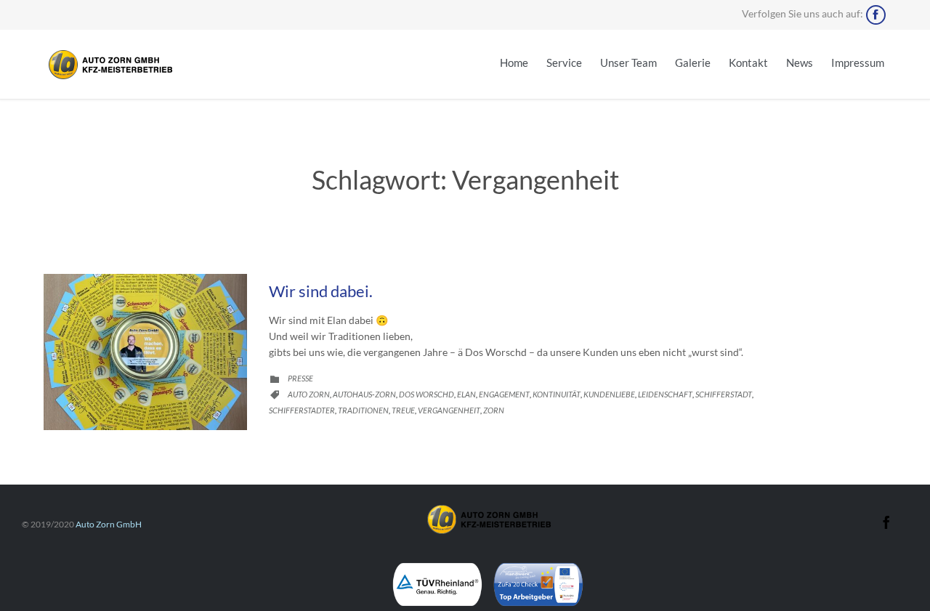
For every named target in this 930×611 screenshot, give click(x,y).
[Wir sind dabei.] (145, 352)
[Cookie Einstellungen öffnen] (32, 588)
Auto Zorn (309, 394)
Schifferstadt (723, 394)
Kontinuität (557, 394)
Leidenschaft (665, 394)
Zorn (493, 410)
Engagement (504, 394)
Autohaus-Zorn (364, 394)
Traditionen (363, 410)
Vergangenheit (449, 410)
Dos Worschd (426, 394)
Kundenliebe (609, 394)
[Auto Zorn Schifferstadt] (109, 64)
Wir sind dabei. (321, 291)
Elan (466, 394)
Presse (300, 378)
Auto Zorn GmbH (109, 524)
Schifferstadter (302, 410)
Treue (403, 410)
